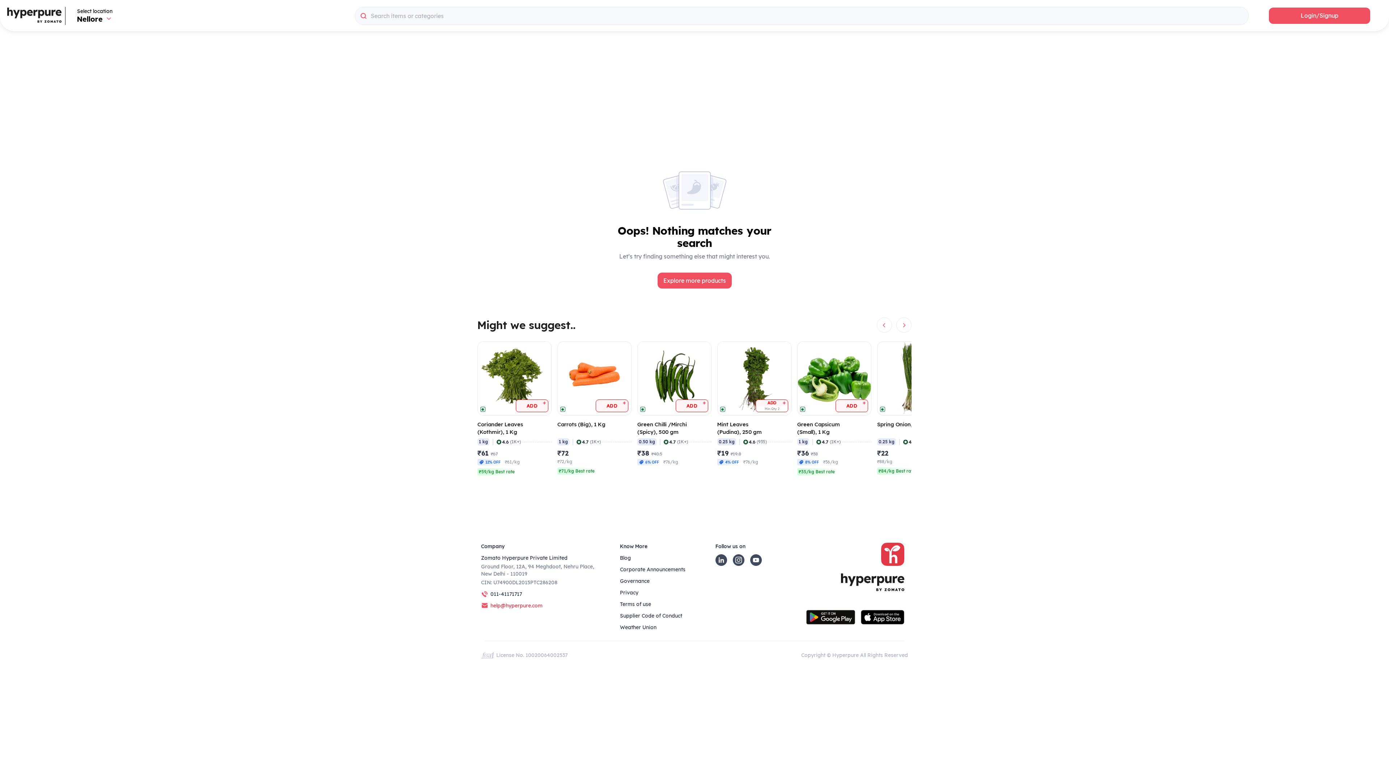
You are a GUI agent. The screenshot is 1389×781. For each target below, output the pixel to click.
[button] (1319, 15)
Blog (625, 558)
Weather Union (638, 627)
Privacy (629, 592)
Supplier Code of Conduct (651, 616)
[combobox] (802, 16)
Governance (635, 581)
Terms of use (635, 604)
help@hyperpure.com (516, 605)
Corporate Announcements (652, 569)
